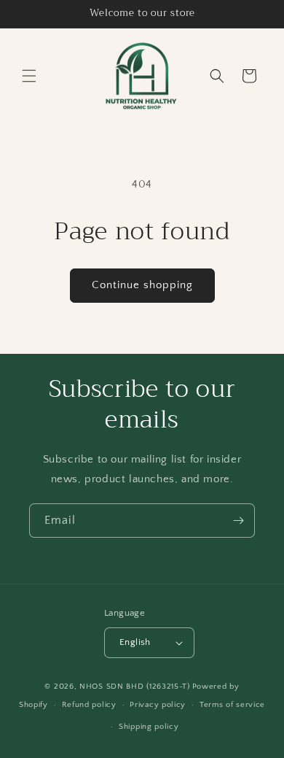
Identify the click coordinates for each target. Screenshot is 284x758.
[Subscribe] (238, 520)
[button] (29, 76)
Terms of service (232, 704)
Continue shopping (142, 285)
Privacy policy (158, 704)
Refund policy (89, 704)
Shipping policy (149, 726)
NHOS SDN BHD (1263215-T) (134, 686)
